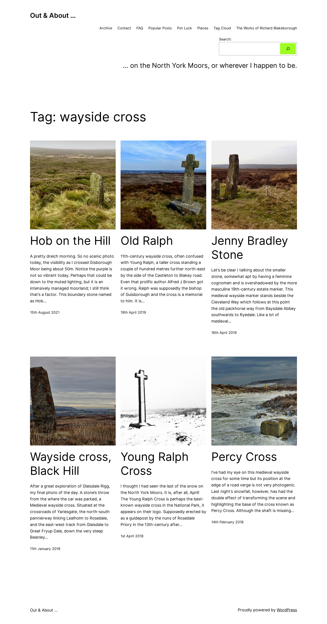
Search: (225, 39)
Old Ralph (147, 241)
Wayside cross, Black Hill (70, 464)
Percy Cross (244, 457)
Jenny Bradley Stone (249, 247)
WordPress (287, 610)
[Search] (288, 48)
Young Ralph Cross (155, 464)
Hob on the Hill (70, 241)
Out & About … (53, 15)
